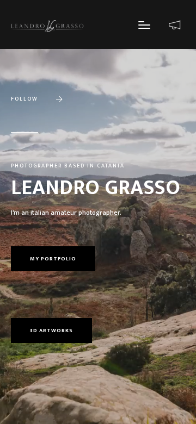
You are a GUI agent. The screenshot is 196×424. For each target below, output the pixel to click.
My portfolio (53, 258)
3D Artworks (51, 330)
